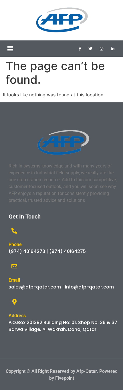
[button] (10, 48)
